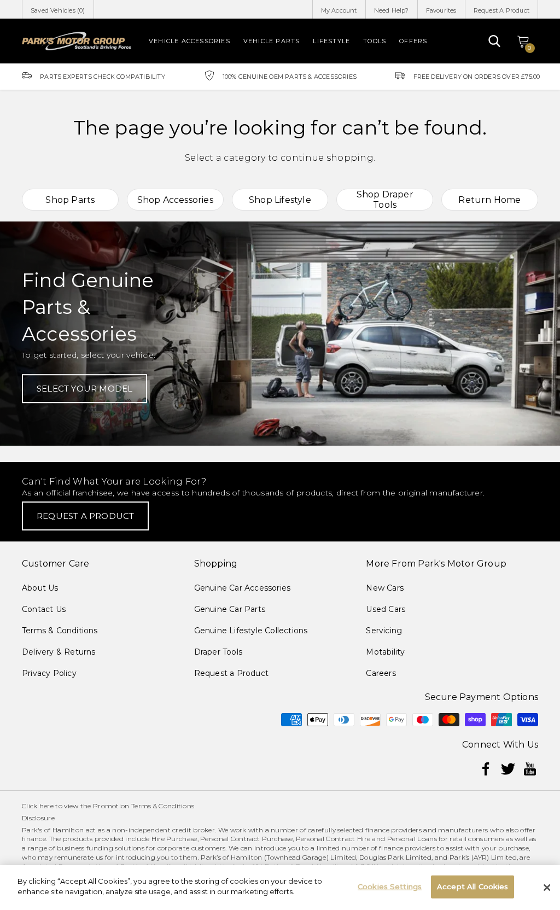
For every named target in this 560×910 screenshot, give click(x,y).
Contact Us (44, 609)
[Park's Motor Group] (76, 41)
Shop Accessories (175, 200)
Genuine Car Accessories (242, 588)
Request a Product (231, 673)
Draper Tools (218, 652)
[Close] (547, 887)
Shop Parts (70, 200)
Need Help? (391, 10)
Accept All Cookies (472, 886)
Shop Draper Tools (385, 199)
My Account (339, 10)
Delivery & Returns (59, 652)
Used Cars (385, 609)
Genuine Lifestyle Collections (251, 630)
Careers (380, 673)
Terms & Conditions (60, 630)
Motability (385, 652)
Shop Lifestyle (280, 200)
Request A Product (501, 10)
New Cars (385, 588)
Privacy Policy (49, 673)
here (46, 806)
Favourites (441, 10)
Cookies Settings (390, 886)
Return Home (489, 200)
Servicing (384, 630)
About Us (40, 588)
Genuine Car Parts (229, 609)
